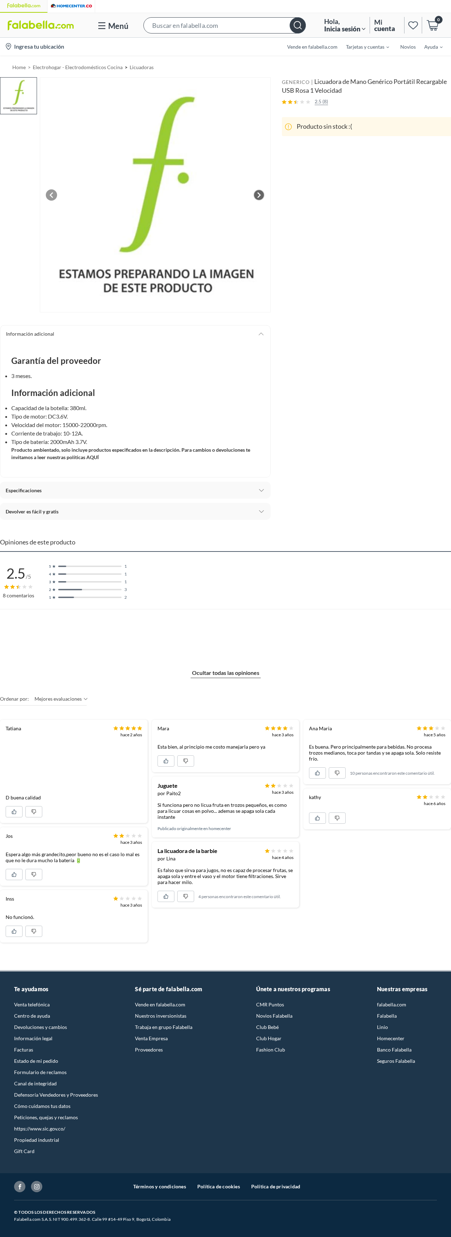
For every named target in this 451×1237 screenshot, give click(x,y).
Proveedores (149, 1050)
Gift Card (24, 1151)
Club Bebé (267, 1027)
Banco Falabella (394, 1050)
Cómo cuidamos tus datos (42, 1106)
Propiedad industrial (36, 1140)
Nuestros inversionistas (160, 1016)
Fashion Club (270, 1050)
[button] (224, 25)
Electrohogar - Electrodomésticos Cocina (78, 67)
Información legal (33, 1038)
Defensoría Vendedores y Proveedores (56, 1095)
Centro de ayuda (32, 1016)
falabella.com (391, 1004)
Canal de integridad (35, 1083)
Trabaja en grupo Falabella (163, 1027)
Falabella (387, 1016)
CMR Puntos (270, 1004)
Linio (382, 1027)
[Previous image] (51, 195)
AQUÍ (92, 457)
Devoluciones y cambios (40, 1027)
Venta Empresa (151, 1038)
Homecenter (390, 1038)
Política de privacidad (275, 1186)
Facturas (23, 1050)
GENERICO (296, 82)
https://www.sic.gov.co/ (39, 1129)
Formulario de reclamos (40, 1072)
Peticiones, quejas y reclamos (46, 1117)
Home (19, 67)
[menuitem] (363, 46)
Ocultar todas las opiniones (225, 672)
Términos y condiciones (159, 1186)
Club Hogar (269, 1038)
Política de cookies (218, 1186)
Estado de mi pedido (36, 1061)
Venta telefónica (32, 1004)
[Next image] (259, 195)
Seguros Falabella (396, 1061)
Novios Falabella (274, 1016)
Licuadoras (142, 67)
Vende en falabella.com (160, 1004)
